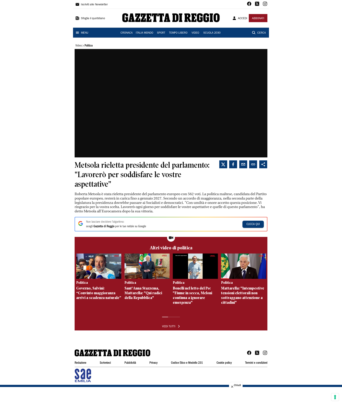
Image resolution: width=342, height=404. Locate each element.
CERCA (261, 33)
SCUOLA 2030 (211, 33)
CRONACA (127, 33)
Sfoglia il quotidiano (93, 18)
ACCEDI (242, 18)
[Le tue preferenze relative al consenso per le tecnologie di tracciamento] (335, 397)
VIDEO (195, 33)
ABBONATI (258, 18)
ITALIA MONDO (144, 33)
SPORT (161, 33)
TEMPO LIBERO (178, 33)
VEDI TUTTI (168, 326)
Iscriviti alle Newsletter (94, 4)
